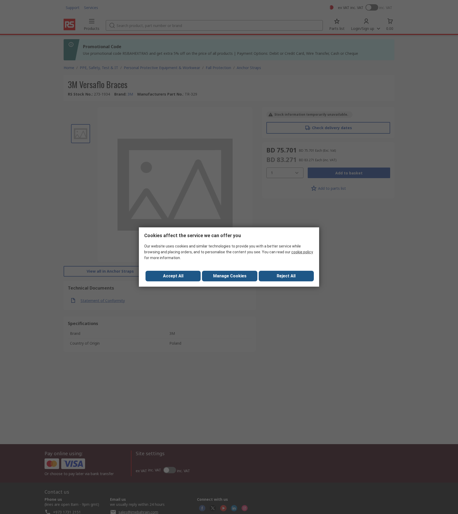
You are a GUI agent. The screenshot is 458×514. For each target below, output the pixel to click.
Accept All (173, 275)
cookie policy (302, 252)
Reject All (286, 275)
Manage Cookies (229, 275)
